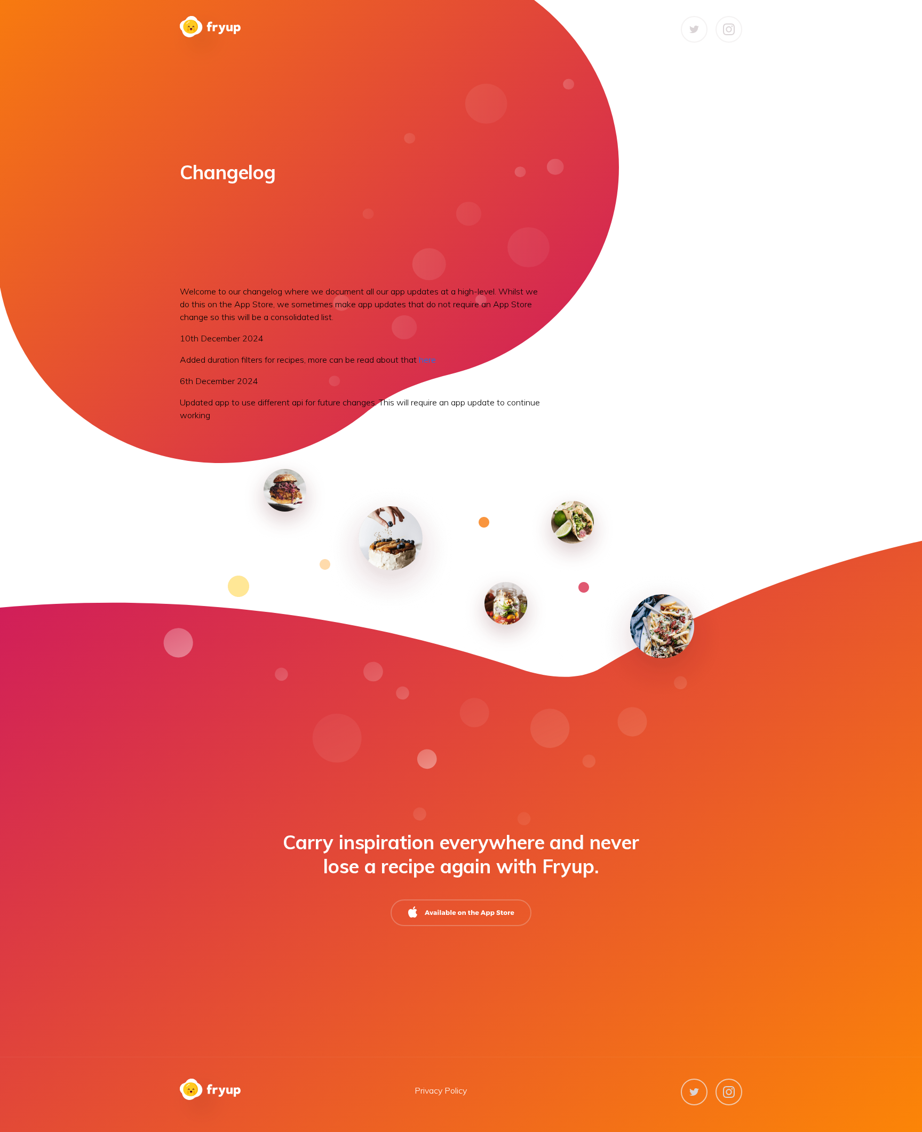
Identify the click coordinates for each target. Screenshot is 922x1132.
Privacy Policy (441, 1090)
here (427, 359)
